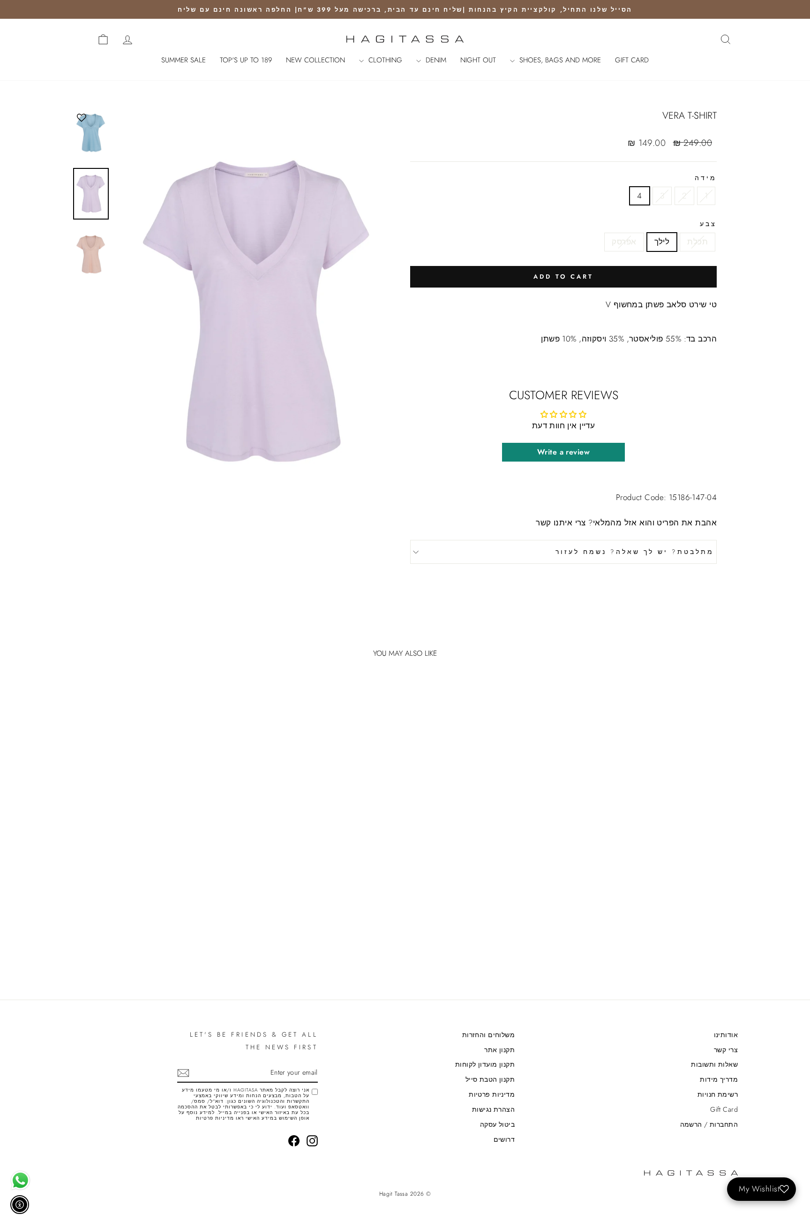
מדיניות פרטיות (492, 1094)
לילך (662, 241)
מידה (706, 178)
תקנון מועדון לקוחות (485, 1064)
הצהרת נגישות (493, 1109)
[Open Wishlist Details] (81, 39)
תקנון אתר (499, 1050)
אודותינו (726, 1034)
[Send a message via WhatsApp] (20, 1180)
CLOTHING (384, 60)
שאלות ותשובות (714, 1064)
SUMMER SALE (183, 60)
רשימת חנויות (718, 1094)
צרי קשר (726, 1050)
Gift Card (724, 1109)
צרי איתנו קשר (561, 522)
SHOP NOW (658, 911)
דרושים (504, 1139)
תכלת (697, 241)
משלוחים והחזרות (488, 1034)
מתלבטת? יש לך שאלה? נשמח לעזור (634, 551)
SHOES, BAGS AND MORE (559, 60)
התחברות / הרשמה (709, 1124)
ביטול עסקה (497, 1124)
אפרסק (624, 241)
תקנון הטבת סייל (490, 1079)
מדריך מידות (719, 1079)
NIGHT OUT (478, 60)
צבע (708, 224)
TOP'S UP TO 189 (246, 60)
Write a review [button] (563, 452)
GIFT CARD (632, 60)
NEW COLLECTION (315, 60)
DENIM (434, 60)
